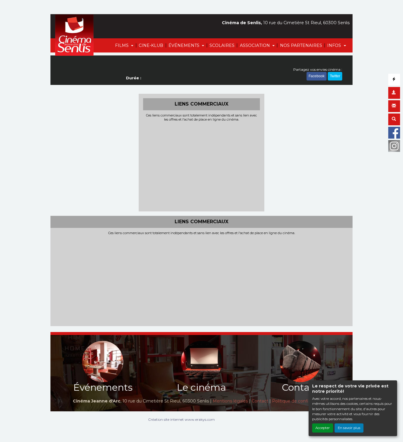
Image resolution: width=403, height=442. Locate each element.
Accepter (322, 428)
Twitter (335, 76)
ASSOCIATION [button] (255, 45)
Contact (260, 401)
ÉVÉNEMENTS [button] (184, 45)
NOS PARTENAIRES (301, 45)
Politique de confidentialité (299, 401)
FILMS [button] (122, 45)
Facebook (317, 76)
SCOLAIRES (222, 45)
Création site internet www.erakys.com (181, 419)
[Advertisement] (201, 165)
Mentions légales (230, 401)
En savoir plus (349, 428)
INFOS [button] (334, 45)
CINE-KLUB (151, 45)
